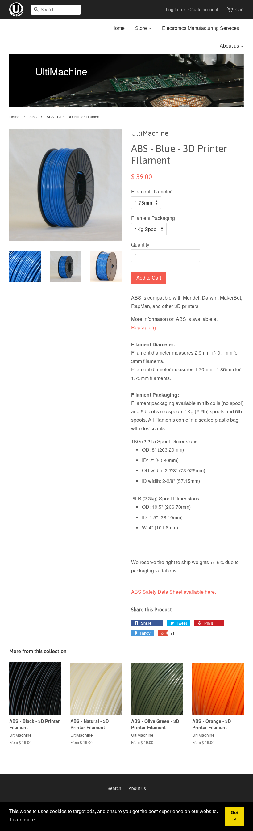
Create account (203, 9)
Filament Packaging (153, 217)
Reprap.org (143, 327)
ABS (33, 116)
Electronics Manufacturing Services (200, 28)
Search (114, 788)
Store (141, 28)
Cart (239, 9)
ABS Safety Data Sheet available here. (173, 591)
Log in (172, 9)
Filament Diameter (151, 191)
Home (118, 28)
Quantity (140, 244)
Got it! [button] (234, 816)
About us (230, 45)
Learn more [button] (22, 819)
